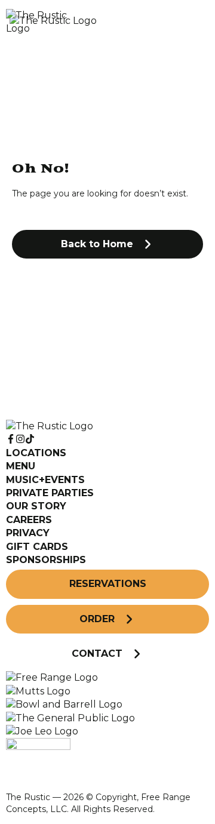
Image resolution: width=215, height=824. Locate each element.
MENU (20, 466)
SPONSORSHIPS (46, 559)
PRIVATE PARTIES (50, 493)
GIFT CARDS (37, 546)
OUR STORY (36, 506)
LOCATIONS (36, 453)
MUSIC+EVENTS (45, 479)
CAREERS (29, 519)
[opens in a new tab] (52, 677)
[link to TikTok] (30, 439)
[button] (107, 244)
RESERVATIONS (107, 583)
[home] (77, 22)
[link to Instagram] (20, 439)
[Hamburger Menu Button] (188, 22)
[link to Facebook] (11, 439)
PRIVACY (28, 533)
